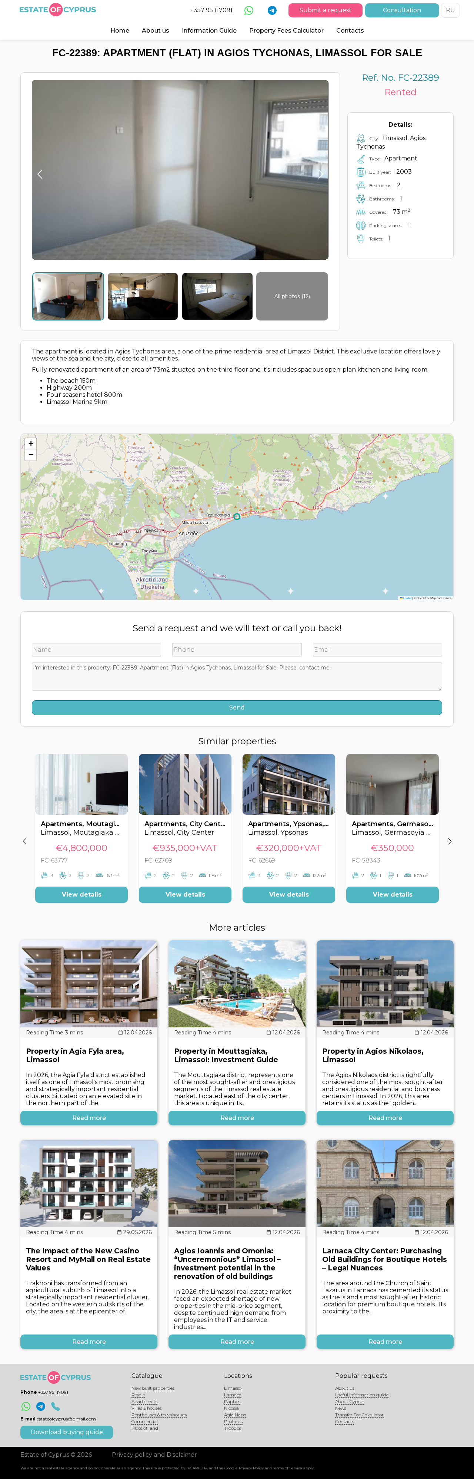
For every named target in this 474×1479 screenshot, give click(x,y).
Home (119, 30)
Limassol (233, 1388)
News (340, 1408)
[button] (30, 443)
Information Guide (209, 30)
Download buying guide (67, 1432)
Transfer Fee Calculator (359, 1414)
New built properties (152, 1388)
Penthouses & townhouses (159, 1414)
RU (450, 10)
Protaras (233, 1421)
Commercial (144, 1421)
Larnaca (232, 1394)
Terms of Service (287, 1468)
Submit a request (325, 10)
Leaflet (407, 598)
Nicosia (231, 1408)
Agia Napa (235, 1414)
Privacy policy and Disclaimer (154, 1454)
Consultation (402, 10)
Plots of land (144, 1428)
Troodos (232, 1428)
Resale (138, 1394)
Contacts (350, 30)
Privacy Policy (251, 1468)
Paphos (232, 1401)
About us (155, 30)
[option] (81, 834)
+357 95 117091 (211, 10)
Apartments (144, 1401)
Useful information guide (361, 1394)
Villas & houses (146, 1408)
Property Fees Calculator (286, 30)
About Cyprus (349, 1401)
